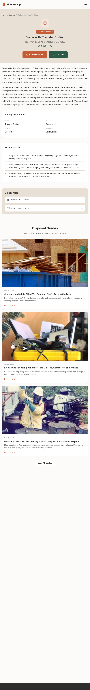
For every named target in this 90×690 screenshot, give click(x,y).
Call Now (59, 54)
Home (4, 15)
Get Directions (36, 54)
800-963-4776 (45, 46)
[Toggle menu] (85, 4)
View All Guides (45, 463)
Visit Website (51, 132)
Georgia (12, 15)
